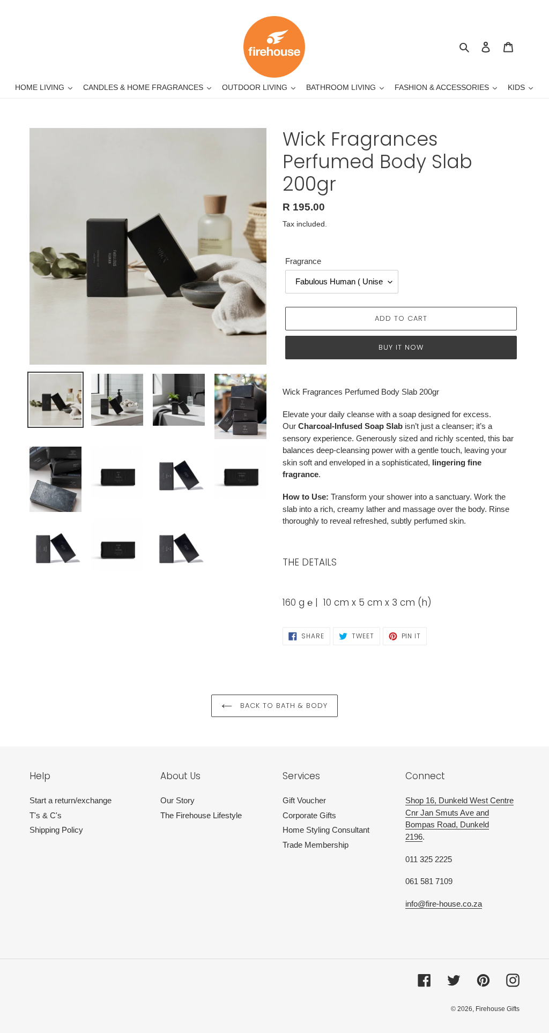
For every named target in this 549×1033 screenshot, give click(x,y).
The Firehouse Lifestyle (201, 815)
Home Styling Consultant (326, 829)
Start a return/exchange (70, 800)
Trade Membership (315, 844)
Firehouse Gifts (498, 1009)
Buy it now (401, 347)
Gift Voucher (304, 800)
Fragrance (303, 261)
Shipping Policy (56, 829)
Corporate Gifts (309, 815)
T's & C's (45, 815)
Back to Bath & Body (283, 705)
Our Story (177, 800)
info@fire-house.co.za (443, 903)
